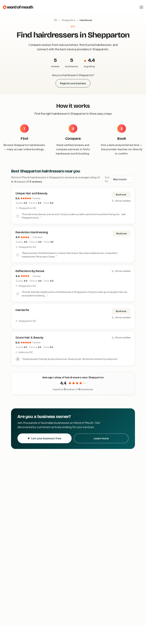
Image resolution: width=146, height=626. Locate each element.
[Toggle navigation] (141, 7)
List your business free (46, 438)
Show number (123, 200)
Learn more (101, 438)
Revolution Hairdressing (31, 232)
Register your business (73, 83)
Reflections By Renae (29, 271)
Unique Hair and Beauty (31, 193)
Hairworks (22, 310)
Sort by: (107, 179)
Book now (121, 194)
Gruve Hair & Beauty (29, 337)
